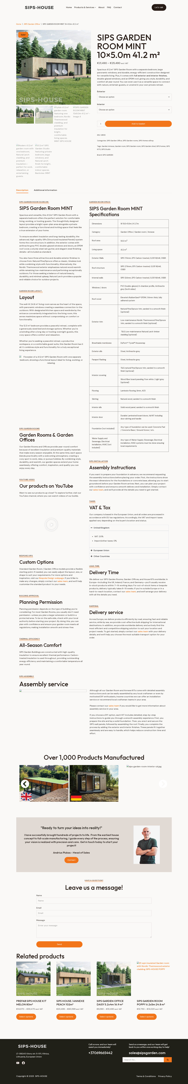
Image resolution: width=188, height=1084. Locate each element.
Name (39, 895)
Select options (26, 1016)
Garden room (120, 146)
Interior (101, 104)
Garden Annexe (108, 146)
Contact (118, 7)
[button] (51, 525)
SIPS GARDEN (108, 155)
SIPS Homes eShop (146, 141)
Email (38, 907)
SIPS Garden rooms (130, 141)
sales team (62, 581)
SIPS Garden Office (32, 24)
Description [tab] (22, 190)
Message (40, 920)
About (101, 7)
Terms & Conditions (146, 1076)
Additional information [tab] (45, 190)
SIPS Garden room (133, 146)
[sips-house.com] (39, 7)
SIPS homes (161, 146)
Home (69, 7)
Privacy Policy (165, 1076)
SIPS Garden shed (148, 146)
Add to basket (138, 123)
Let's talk (159, 7)
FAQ (109, 7)
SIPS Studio (105, 149)
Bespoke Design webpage (51, 578)
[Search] (168, 1059)
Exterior (101, 91)
